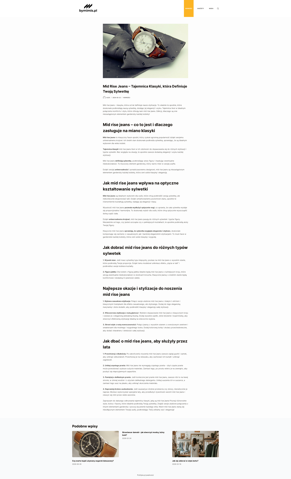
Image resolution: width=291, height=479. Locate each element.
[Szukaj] (218, 8)
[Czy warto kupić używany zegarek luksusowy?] (95, 444)
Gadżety (200, 8)
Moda (211, 8)
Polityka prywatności (145, 475)
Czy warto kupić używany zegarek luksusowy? (93, 461)
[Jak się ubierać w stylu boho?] (195, 444)
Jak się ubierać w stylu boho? (185, 461)
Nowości (188, 8)
